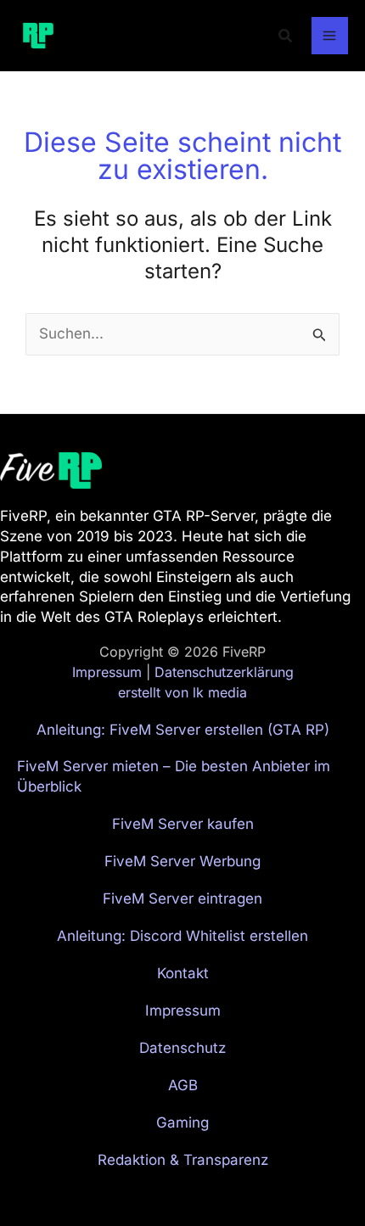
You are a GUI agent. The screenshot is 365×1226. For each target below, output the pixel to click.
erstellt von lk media (182, 692)
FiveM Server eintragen (182, 898)
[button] (286, 36)
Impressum (107, 671)
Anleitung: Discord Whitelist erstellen (182, 935)
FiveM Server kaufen (183, 823)
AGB (183, 1085)
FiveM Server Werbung (182, 861)
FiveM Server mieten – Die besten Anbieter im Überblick (173, 776)
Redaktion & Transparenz (183, 1159)
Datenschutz (182, 1047)
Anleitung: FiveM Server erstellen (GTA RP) (182, 729)
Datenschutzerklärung (224, 671)
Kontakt (183, 973)
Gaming (182, 1122)
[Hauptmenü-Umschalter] (330, 35)
